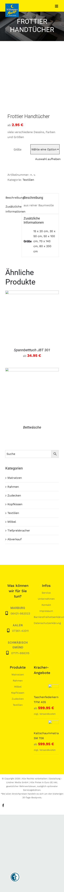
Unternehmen (46, 598)
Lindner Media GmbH (17, 782)
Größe (17, 149)
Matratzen (14, 477)
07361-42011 (20, 631)
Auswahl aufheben (48, 159)
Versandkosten (47, 714)
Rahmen (13, 486)
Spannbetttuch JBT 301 (32, 350)
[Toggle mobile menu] (57, 6)
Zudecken (14, 495)
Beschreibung (12, 197)
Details (32, 317)
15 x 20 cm (40, 231)
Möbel (11, 521)
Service (46, 592)
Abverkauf (14, 539)
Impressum (46, 610)
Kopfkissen (14, 504)
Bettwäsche (32, 427)
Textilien (28, 179)
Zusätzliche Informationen (12, 209)
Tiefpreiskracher (18, 530)
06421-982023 (20, 613)
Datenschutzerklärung (47, 623)
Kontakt (46, 604)
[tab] (12, 197)
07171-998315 (20, 653)
